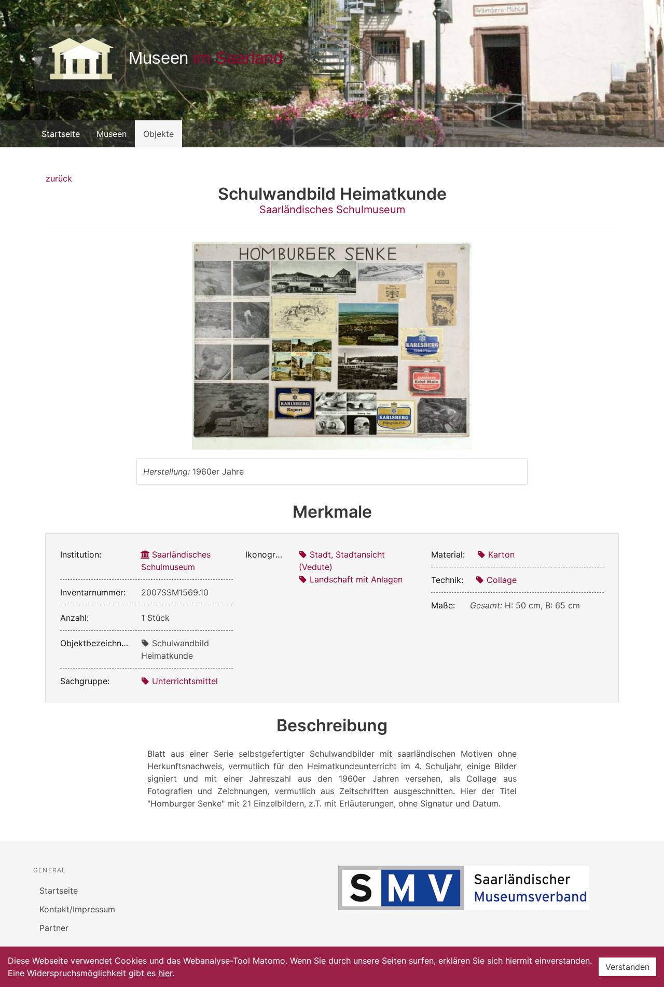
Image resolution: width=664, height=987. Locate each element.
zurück (59, 178)
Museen (111, 134)
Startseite (61, 134)
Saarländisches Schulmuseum (332, 209)
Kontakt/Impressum (77, 909)
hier (165, 973)
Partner (53, 928)
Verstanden (627, 967)
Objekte (158, 134)
